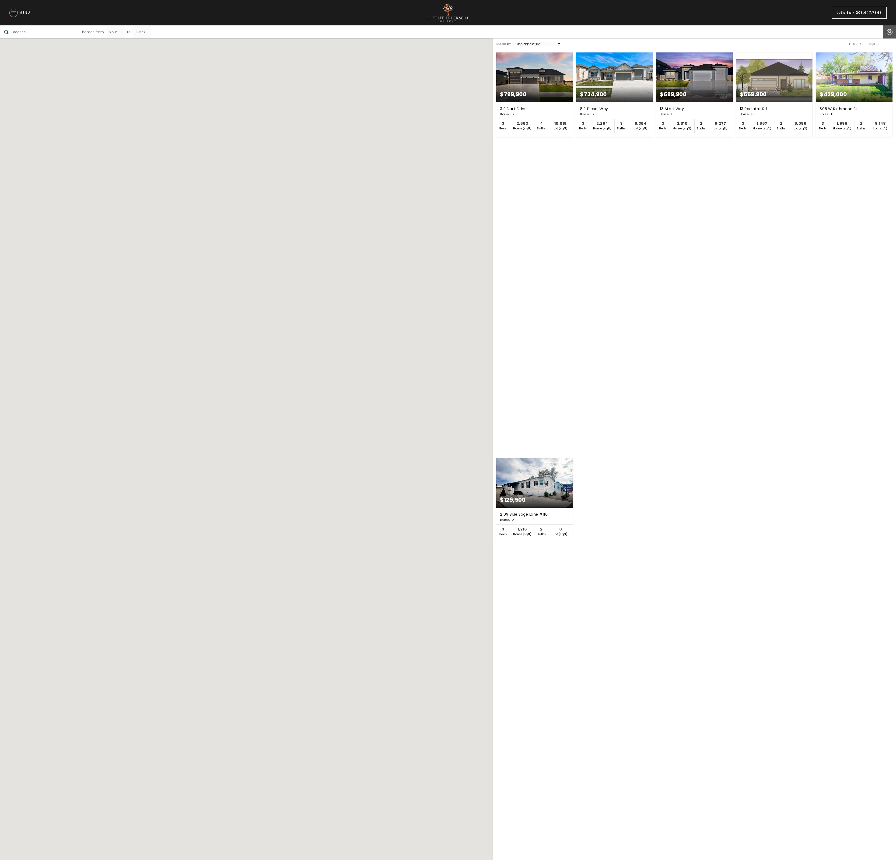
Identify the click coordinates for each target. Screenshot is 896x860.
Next (884, 44)
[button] (402, 632)
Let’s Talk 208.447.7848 (859, 12)
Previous (865, 44)
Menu (24, 12)
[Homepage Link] (448, 12)
